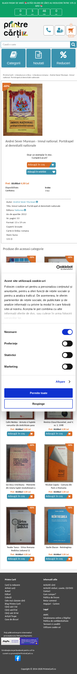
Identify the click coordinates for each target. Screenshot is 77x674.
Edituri (8, 594)
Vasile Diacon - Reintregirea (58, 547)
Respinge (38, 403)
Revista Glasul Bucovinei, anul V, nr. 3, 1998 (58, 424)
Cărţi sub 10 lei (12, 613)
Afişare (60, 381)
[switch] (67, 344)
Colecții (8, 598)
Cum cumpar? (49, 594)
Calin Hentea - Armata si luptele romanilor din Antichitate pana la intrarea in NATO (20, 425)
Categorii (13, 63)
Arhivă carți (10, 588)
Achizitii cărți (49, 585)
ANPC (45, 615)
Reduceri (63, 63)
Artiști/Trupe (10, 616)
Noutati (38, 63)
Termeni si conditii (51, 624)
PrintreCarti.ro (49, 669)
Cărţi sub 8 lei (11, 610)
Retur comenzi (50, 601)
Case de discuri (12, 619)
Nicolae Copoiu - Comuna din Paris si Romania (58, 486)
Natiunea (19, 210)
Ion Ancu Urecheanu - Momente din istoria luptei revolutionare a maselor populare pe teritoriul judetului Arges (20, 489)
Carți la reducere (12, 585)
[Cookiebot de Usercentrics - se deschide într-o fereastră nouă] (56, 267)
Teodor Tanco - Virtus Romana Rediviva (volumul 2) (20, 549)
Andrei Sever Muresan (24, 202)
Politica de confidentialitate (55, 621)
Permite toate (38, 393)
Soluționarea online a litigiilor (56, 618)
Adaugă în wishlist (36, 171)
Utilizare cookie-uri (52, 627)
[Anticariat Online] (18, 660)
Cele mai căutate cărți (15, 601)
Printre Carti (8, 75)
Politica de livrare (51, 598)
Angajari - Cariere (51, 604)
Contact (46, 591)
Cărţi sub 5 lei (11, 607)
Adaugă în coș (36, 164)
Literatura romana (40, 75)
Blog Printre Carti (13, 604)
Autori (7, 591)
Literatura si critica (23, 75)
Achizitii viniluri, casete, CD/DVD (58, 588)
